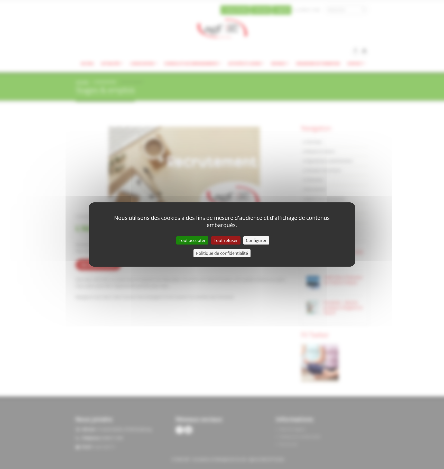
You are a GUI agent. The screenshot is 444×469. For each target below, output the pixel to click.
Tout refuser (226, 240)
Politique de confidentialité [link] (222, 253)
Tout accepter (192, 240)
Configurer (256, 240)
